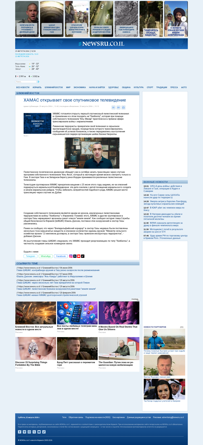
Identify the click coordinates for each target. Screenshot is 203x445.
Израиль (37, 87)
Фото (184, 87)
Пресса (174, 87)
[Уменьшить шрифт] (113, 107)
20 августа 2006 (67, 280)
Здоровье (113, 87)
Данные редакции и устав (139, 417)
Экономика (80, 87)
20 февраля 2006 (68, 293)
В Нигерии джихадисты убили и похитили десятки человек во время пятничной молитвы (163, 216)
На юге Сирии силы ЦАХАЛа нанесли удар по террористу (162, 196)
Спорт (150, 87)
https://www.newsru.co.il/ (29, 268)
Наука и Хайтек (97, 87)
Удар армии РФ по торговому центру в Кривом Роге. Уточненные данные (166, 236)
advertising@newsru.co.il (173, 417)
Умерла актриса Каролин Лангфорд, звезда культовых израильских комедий (165, 202)
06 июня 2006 (66, 268)
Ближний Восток (54, 87)
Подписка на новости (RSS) (97, 417)
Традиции (161, 87)
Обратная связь (76, 417)
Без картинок (119, 417)
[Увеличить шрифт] (118, 107)
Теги (64, 417)
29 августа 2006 (67, 286)
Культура (138, 87)
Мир (68, 87)
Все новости (22, 87)
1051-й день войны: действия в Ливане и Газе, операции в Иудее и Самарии (163, 188)
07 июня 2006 (66, 274)
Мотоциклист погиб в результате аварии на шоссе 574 (163, 230)
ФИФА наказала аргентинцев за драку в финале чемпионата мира (163, 224)
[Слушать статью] (126, 107)
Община (126, 87)
